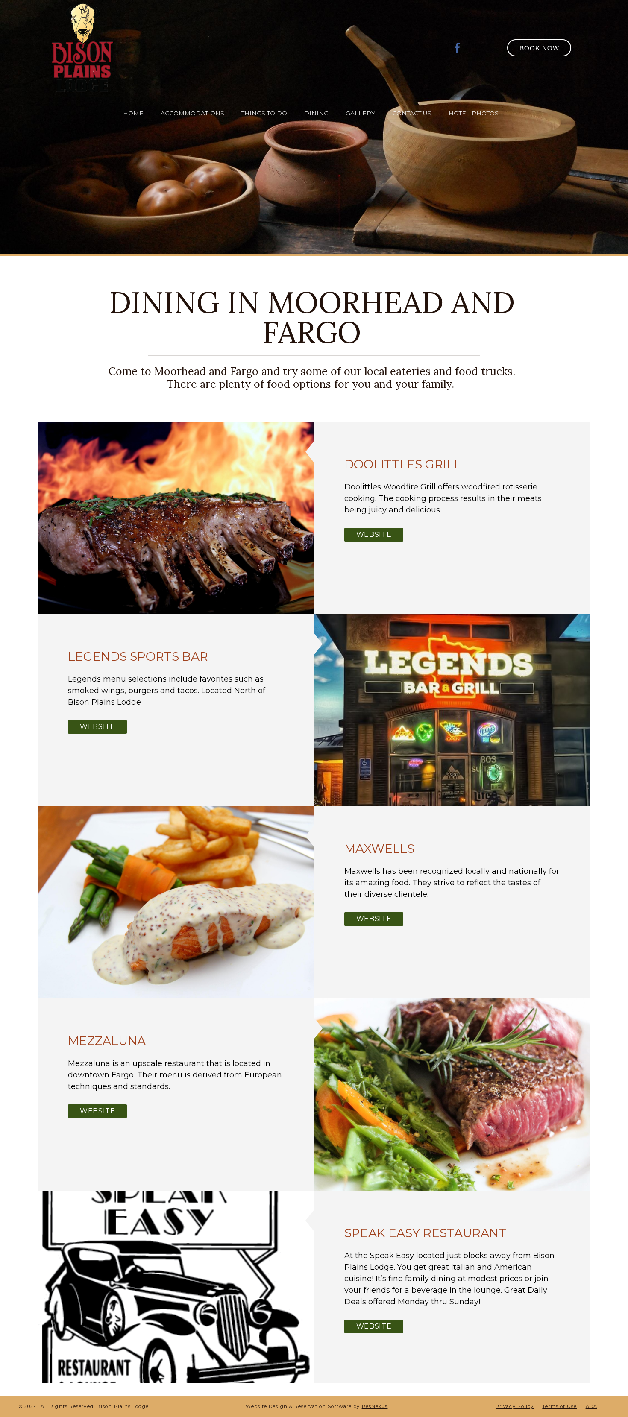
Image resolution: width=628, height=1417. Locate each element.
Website (373, 534)
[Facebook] (457, 47)
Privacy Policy (515, 1406)
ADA (591, 1406)
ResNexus (375, 1406)
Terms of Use (559, 1406)
